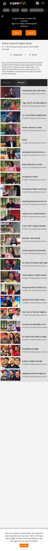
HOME (6, 10)
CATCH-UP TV (37, 10)
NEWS (24, 10)
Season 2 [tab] (7, 82)
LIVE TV (15, 10)
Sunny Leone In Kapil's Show (17, 43)
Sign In (16, 33)
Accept (24, 545)
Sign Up (31, 33)
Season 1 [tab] (21, 82)
